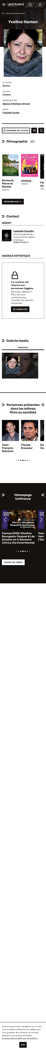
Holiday (26, 180)
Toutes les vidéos (13, 562)
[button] (34, 356)
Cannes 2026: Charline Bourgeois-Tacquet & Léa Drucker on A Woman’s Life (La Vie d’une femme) (18, 538)
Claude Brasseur (26, 446)
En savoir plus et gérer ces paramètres (20, 1038)
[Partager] (34, 130)
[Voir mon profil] (40, 5)
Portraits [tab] (23, 347)
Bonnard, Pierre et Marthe (8, 183)
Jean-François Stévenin (8, 448)
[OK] (23, 1045)
